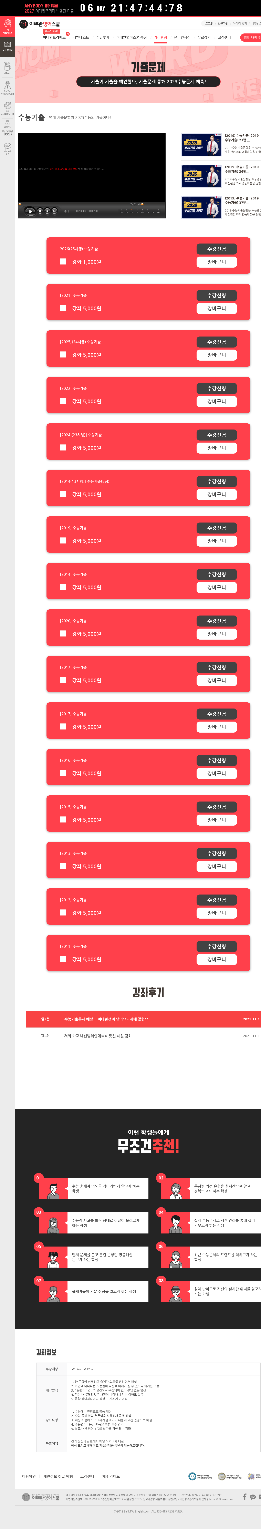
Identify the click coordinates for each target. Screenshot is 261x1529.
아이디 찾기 (240, 23)
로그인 (209, 23)
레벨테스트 (81, 37)
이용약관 (29, 1476)
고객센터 (224, 37)
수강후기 (102, 37)
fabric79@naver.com (221, 1499)
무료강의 (204, 37)
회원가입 (223, 23)
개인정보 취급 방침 (58, 1476)
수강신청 (216, 249)
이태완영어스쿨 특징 (131, 37)
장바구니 (216, 262)
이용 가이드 (111, 1476)
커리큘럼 (160, 37)
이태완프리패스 (54, 35)
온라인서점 (182, 37)
